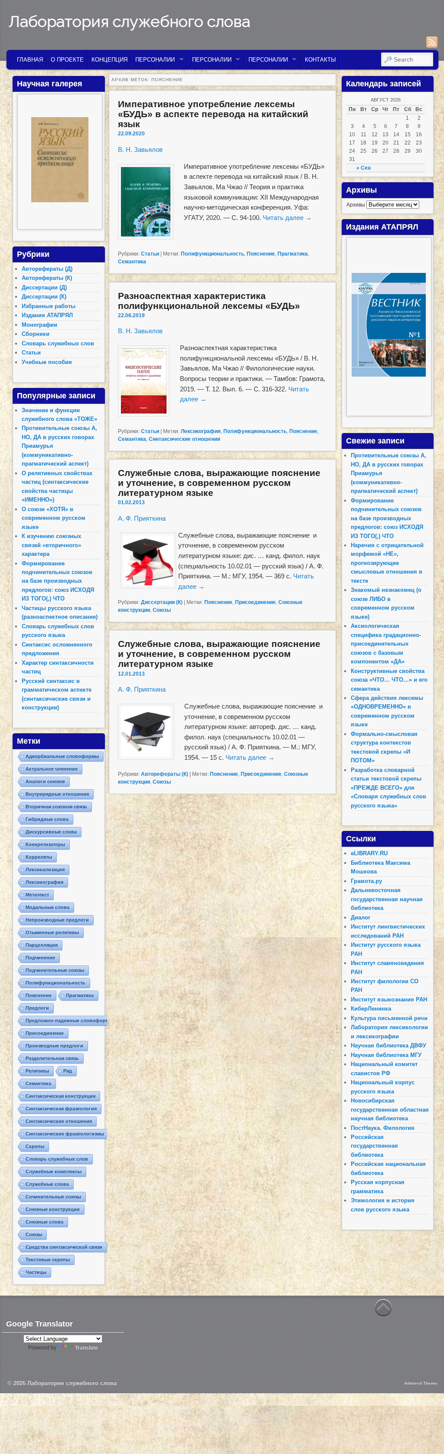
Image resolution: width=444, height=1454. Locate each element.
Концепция (109, 59)
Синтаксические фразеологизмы (65, 1133)
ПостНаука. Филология (383, 1128)
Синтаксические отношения (184, 439)
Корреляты (39, 857)
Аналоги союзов (45, 781)
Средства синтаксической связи (64, 1247)
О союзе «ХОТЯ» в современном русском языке (53, 518)
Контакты (320, 59)
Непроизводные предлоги (57, 919)
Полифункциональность (212, 254)
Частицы (36, 1272)
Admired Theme (420, 1383)
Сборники (35, 334)
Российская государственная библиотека (374, 1146)
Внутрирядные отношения (57, 794)
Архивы (355, 205)
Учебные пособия (47, 362)
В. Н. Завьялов (140, 149)
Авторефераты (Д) (47, 269)
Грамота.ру (366, 881)
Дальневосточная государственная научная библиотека (387, 899)
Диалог (360, 917)
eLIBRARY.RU (369, 853)
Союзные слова (44, 1221)
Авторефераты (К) (164, 774)
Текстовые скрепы (48, 1259)
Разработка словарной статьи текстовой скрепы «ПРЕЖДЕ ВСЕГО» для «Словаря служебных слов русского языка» (388, 788)
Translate (86, 1348)
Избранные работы (48, 306)
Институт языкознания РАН (389, 999)
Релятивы (37, 1070)
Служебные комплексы (54, 1171)
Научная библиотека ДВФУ (388, 1045)
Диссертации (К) (162, 602)
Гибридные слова (47, 819)
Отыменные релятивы (52, 932)
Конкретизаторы (45, 844)
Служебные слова (47, 1184)
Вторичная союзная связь (56, 806)
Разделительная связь (52, 1058)
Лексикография (201, 431)
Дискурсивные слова (51, 831)
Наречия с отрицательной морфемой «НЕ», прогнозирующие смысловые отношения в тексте (387, 563)
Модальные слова (47, 907)
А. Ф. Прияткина (142, 518)
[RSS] (431, 42)
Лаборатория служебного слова (129, 21)
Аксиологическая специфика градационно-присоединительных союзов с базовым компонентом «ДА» (386, 644)
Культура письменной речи (389, 1018)
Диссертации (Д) (44, 287)
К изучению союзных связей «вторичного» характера (51, 545)
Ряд (67, 1070)
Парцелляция (42, 945)
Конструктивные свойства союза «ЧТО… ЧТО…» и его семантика (389, 680)
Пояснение (261, 254)
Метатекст (37, 894)
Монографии (39, 325)
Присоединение (255, 602)
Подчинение (40, 957)
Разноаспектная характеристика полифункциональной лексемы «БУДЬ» (209, 301)
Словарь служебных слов (58, 343)
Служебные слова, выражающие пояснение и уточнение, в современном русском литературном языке (219, 483)
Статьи (150, 254)
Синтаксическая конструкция (60, 1096)
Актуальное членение (52, 768)
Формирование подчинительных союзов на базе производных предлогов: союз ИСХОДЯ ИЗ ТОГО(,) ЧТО (58, 581)
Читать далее (287, 217)
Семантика (132, 262)
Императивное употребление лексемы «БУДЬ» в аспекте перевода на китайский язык (213, 114)
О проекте (67, 59)
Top (423, 1433)
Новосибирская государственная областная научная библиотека (390, 1109)
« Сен (363, 168)
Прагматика (293, 254)
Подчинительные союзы (55, 970)
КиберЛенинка (371, 1008)
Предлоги (37, 1008)
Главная (30, 59)
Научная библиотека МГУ (386, 1055)
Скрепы (35, 1146)
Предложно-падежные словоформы (69, 1020)
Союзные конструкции (53, 1209)
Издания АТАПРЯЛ (47, 315)
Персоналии (153, 61)
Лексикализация (45, 869)
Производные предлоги (54, 1045)
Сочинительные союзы (53, 1196)
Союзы (162, 610)
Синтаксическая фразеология (61, 1108)
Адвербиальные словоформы (62, 756)
